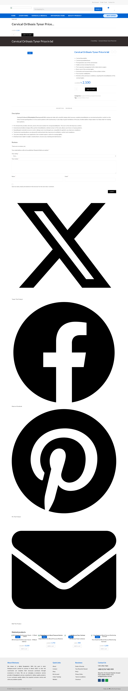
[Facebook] (12, 2)
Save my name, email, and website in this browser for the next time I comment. (33, 186)
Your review (15, 159)
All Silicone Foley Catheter (77, 638)
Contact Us (111, 2)
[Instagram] (103, 680)
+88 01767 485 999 (106, 669)
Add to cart (27, 34)
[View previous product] (112, 52)
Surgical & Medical (39, 15)
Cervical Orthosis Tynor (83, 98)
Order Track (103, 2)
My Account (95, 2)
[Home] (89, 41)
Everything (23, 15)
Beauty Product (75, 15)
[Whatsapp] (106, 680)
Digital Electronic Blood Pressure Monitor (50, 638)
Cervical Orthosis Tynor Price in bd (107, 41)
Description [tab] (60, 108)
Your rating (15, 153)
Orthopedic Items (58, 15)
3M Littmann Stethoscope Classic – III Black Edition (24, 640)
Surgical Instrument (96, 96)
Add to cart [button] (24, 648)
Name (14, 176)
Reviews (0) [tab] (69, 108)
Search (98, 9)
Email (67, 176)
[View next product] (115, 52)
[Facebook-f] (99, 680)
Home (13, 15)
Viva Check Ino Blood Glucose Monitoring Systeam (104, 640)
